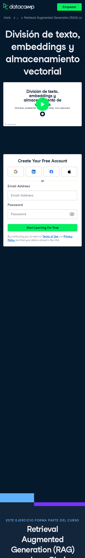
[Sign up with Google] (16, 172)
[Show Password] (72, 214)
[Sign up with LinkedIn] (34, 172)
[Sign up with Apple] (69, 172)
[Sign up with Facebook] (51, 172)
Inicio (7, 17)
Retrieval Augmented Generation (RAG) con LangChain (53, 17)
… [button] (17, 17)
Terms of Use (50, 236)
